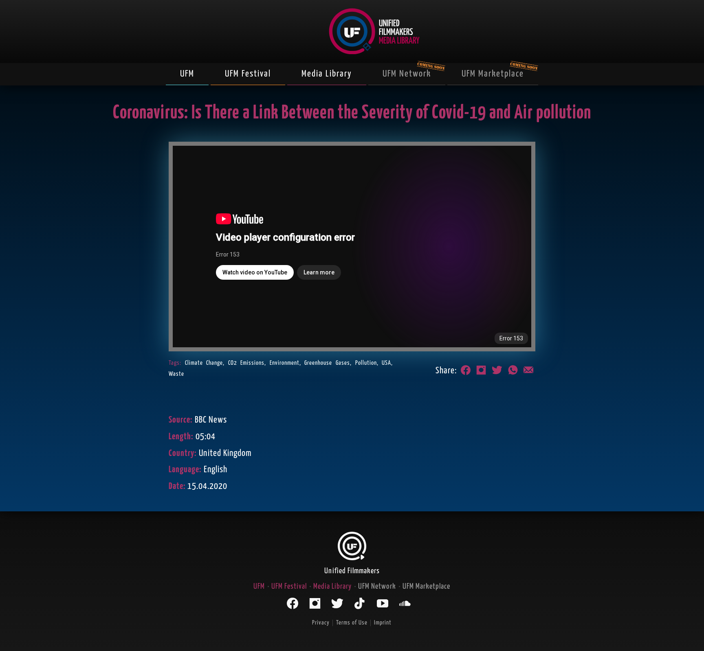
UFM (187, 74)
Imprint (383, 623)
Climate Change (204, 363)
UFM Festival (248, 74)
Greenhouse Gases (327, 363)
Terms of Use (351, 623)
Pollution (366, 363)
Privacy (321, 623)
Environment (284, 363)
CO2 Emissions (246, 363)
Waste (176, 374)
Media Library (326, 74)
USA (386, 363)
